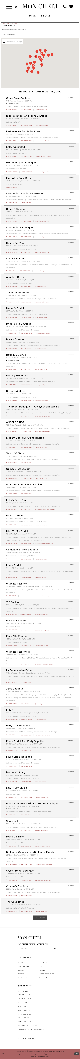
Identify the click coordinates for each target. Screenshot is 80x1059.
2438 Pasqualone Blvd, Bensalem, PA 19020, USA (23, 552)
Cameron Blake (19, 106)
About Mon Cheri (24, 1014)
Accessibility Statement (27, 1026)
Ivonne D (37, 106)
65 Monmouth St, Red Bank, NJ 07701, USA (21, 295)
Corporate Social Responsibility (31, 1029)
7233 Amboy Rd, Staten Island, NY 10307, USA (22, 409)
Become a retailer (25, 999)
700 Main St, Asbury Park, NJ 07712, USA (20, 230)
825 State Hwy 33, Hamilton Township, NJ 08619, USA (24, 378)
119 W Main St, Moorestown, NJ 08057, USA (21, 534)
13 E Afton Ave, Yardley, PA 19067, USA (19, 101)
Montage (43, 106)
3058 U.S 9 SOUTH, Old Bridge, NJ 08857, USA (22, 342)
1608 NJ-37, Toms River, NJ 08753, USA (19, 134)
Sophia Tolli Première (48, 299)
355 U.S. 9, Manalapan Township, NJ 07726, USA (23, 261)
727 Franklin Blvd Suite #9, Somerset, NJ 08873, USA (24, 472)
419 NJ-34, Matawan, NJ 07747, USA (18, 394)
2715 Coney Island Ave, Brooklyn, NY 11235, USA (22, 775)
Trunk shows (23, 991)
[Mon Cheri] (29, 937)
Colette (42, 966)
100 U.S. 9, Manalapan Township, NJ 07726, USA (22, 246)
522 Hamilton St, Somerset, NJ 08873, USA (21, 487)
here (47, 1056)
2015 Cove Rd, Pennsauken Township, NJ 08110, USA (24, 905)
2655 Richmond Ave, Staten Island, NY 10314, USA (23, 654)
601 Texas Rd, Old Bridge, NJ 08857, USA (20, 311)
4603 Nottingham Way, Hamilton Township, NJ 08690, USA (26, 326)
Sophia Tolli (18, 184)
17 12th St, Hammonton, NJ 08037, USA (19, 503)
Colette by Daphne (32, 138)
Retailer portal (24, 995)
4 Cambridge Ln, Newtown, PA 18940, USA (20, 728)
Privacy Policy (23, 1018)
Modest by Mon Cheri (26, 540)
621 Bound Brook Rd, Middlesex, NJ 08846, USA (22, 855)
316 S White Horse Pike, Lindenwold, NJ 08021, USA (24, 744)
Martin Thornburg (20, 200)
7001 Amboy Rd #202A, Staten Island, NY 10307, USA (24, 425)
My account (22, 1006)
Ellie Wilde (29, 106)
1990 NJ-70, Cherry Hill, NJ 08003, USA (19, 568)
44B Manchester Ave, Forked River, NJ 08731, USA (23, 181)
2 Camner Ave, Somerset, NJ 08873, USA (20, 441)
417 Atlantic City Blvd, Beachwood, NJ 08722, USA (23, 119)
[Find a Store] (16, 6)
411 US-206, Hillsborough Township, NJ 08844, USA (23, 759)
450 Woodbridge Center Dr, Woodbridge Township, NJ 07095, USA (29, 586)
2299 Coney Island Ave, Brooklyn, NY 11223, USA (23, 873)
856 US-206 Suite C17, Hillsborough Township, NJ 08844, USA (27, 713)
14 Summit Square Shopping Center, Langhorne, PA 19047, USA (28, 673)
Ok (77, 1054)
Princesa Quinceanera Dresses (37, 200)
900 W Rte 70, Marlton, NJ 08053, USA (19, 518)
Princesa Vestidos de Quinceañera (61, 200)
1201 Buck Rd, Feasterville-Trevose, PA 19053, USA (23, 824)
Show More (40, 918)
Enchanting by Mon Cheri (22, 363)
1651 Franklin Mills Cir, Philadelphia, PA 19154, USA (23, 605)
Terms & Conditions (25, 1022)
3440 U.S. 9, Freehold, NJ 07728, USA (19, 212)
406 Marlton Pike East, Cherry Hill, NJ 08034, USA (23, 691)
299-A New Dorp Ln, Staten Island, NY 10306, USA (23, 623)
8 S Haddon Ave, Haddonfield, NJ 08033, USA (22, 791)
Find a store (23, 1002)
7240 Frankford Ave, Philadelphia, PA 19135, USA (23, 839)
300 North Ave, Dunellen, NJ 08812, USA (20, 889)
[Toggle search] (65, 6)
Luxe (29, 314)
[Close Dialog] (3, 1054)
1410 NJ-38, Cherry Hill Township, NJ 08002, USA (22, 806)
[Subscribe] (55, 948)
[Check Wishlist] (71, 6)
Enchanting (22, 978)
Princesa (42, 970)
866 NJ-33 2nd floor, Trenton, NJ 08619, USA (21, 358)
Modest (21, 974)
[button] (34, 62)
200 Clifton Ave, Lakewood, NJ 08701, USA (21, 196)
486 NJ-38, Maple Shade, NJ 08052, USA (20, 639)
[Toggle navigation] (9, 6)
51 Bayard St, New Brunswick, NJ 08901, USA (21, 456)
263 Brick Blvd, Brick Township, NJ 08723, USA (22, 165)
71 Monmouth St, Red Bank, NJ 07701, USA (20, 280)
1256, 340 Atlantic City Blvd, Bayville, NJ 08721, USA (23, 150)
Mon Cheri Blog (24, 1010)
